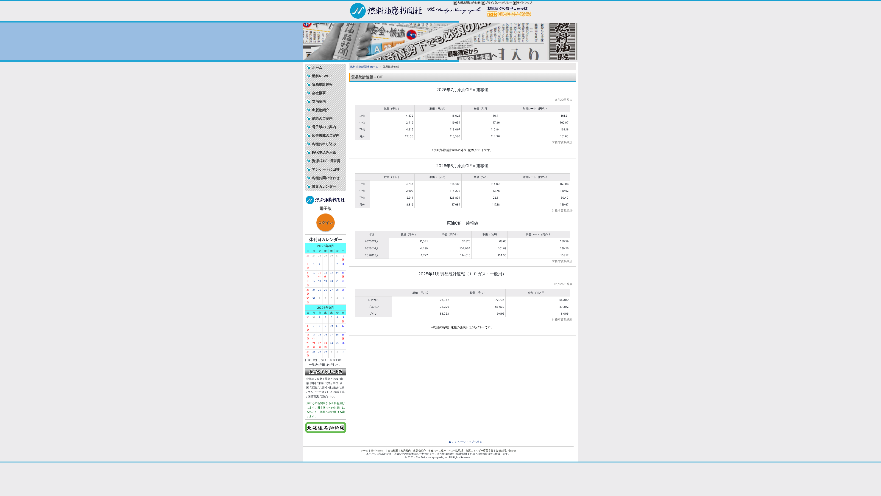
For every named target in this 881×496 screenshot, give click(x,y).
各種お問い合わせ (326, 178)
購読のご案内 (322, 118)
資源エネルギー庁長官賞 (479, 450)
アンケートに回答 (326, 169)
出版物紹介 (320, 110)
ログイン (325, 222)
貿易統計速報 (322, 84)
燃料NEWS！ (322, 76)
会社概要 (319, 93)
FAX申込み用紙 (324, 152)
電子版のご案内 (324, 127)
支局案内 (319, 101)
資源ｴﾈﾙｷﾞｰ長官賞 (326, 161)
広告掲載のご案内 (326, 135)
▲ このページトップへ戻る (465, 441)
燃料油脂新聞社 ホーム (364, 66)
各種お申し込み (324, 144)
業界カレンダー (324, 186)
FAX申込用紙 (456, 450)
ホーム (317, 67)
